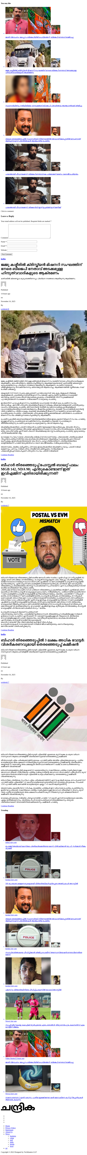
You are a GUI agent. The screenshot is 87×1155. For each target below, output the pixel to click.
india (11, 1142)
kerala (12, 1144)
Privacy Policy (10, 1128)
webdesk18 (5, 309)
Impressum (9, 1130)
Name (4, 242)
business (13, 1136)
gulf (11, 1140)
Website (4, 250)
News (7, 1134)
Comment (4, 238)
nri (6, 1148)
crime (12, 1138)
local (11, 1146)
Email (3, 246)
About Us (8, 1132)
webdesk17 (5, 505)
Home (7, 1126)
